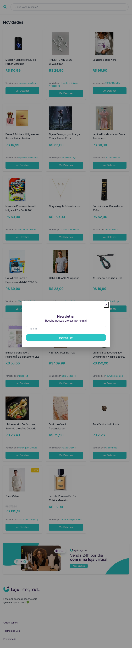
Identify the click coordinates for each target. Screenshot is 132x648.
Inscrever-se (66, 337)
